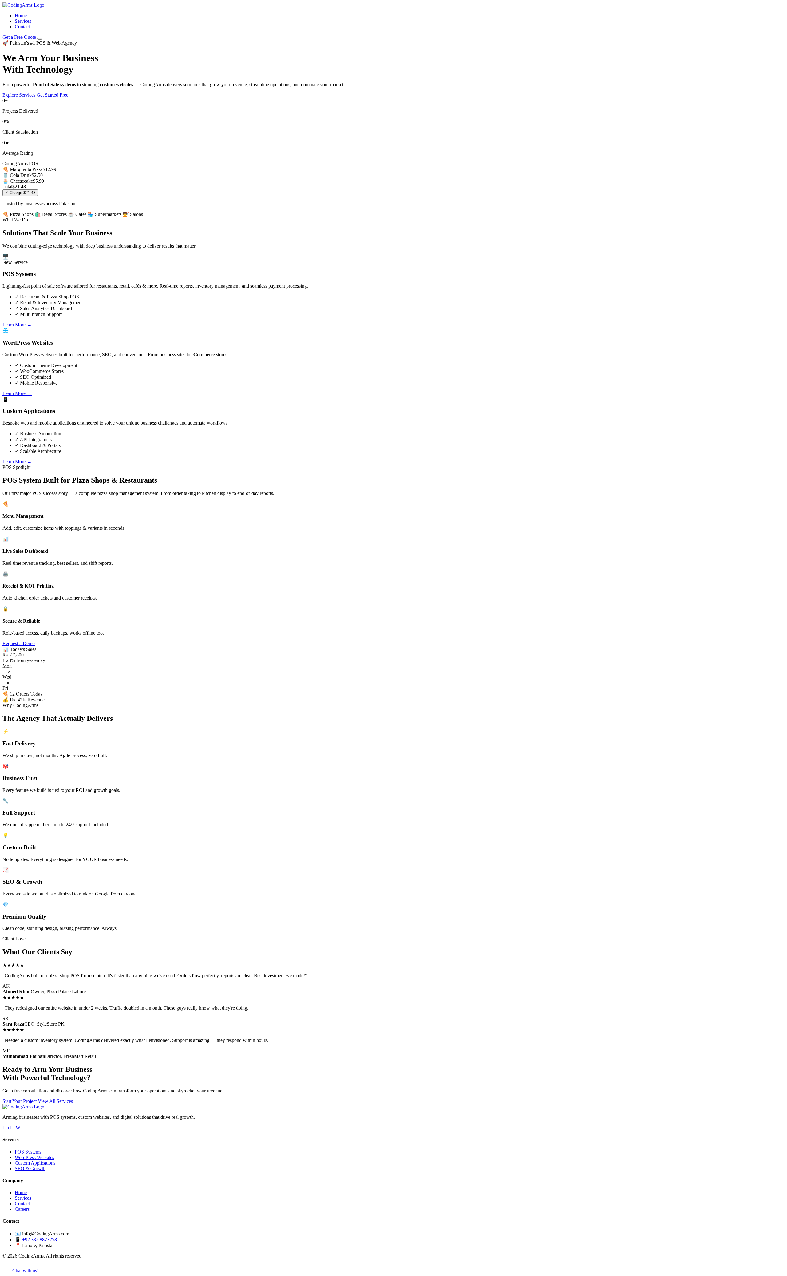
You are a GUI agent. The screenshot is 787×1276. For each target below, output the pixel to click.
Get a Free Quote (19, 37)
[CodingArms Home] (23, 5)
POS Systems (28, 1151)
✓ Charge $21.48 (20, 192)
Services (23, 21)
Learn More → (17, 324)
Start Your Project (19, 1101)
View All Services (55, 1101)
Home (21, 15)
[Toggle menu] (39, 39)
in (7, 1127)
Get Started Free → (55, 95)
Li (12, 1127)
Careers (22, 1209)
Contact (22, 26)
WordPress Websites (34, 1157)
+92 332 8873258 (39, 1239)
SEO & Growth (30, 1168)
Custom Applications (35, 1163)
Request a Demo (18, 643)
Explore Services (18, 95)
